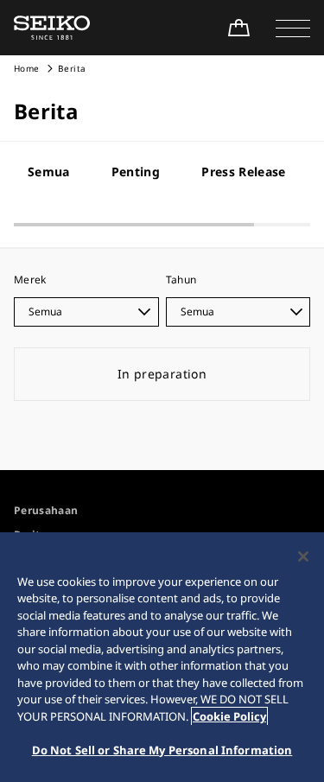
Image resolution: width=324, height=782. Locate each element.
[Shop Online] (238, 27)
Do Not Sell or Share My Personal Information (162, 750)
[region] (162, 657)
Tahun (181, 279)
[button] (293, 27)
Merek (30, 279)
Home (26, 68)
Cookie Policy (229, 716)
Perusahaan (46, 510)
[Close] (303, 556)
